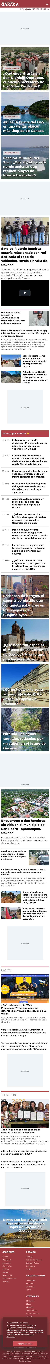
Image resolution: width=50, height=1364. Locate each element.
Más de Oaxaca (12, 68)
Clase (28, 1304)
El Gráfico (30, 1301)
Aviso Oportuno (32, 1313)
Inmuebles (30, 1280)
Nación (5, 1272)
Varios (28, 1290)
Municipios (7, 1266)
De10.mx (29, 1316)
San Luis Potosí (32, 1263)
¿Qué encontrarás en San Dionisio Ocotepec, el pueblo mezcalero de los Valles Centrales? (23, 79)
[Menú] (47, 4)
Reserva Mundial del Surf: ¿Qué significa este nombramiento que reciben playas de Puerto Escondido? (24, 166)
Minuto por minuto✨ (16, 433)
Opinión (5, 1282)
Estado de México (34, 1260)
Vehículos (30, 1287)
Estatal (5, 1257)
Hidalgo (29, 1257)
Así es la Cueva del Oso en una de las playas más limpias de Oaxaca (23, 126)
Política (5, 1269)
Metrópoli (6, 1260)
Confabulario (31, 1310)
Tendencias (7, 1275)
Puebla (29, 1269)
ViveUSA (29, 1307)
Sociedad (6, 1263)
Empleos (30, 1283)
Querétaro (30, 1266)
